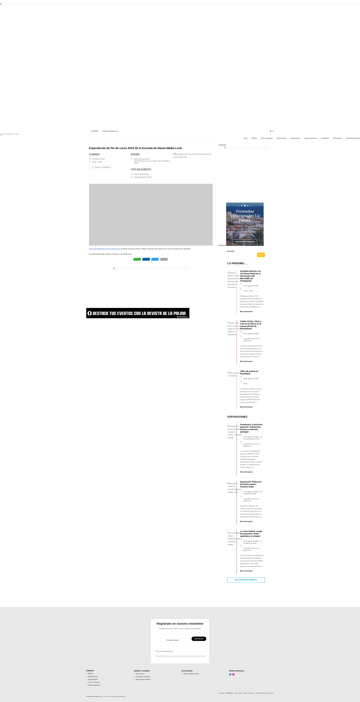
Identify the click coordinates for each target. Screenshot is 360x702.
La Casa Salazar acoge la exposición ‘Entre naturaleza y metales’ (251, 533)
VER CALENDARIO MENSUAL (246, 580)
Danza (136, 174)
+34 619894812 (94, 131)
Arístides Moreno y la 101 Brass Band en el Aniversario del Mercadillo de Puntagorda (250, 276)
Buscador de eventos (143, 679)
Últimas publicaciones (191, 674)
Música (90, 673)
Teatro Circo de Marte (141, 159)
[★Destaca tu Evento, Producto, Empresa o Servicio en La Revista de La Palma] (137, 318)
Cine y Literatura (94, 682)
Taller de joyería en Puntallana (249, 372)
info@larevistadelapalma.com (110, 131)
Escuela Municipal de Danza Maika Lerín (105, 249)
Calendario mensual (143, 677)
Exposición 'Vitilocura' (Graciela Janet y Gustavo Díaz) (251, 484)
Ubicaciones (140, 674)
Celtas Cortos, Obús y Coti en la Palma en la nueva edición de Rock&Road (250, 325)
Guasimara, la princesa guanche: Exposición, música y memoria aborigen (251, 428)
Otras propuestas (94, 685)
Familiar (149, 177)
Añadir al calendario (102, 167)
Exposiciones (93, 679)
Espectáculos (144, 174)
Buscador (230, 251)
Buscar (261, 255)
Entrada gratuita (139, 177)
